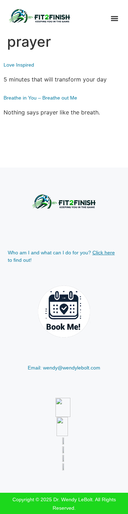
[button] (114, 18)
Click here (103, 252)
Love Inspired (19, 65)
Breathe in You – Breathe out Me (40, 98)
